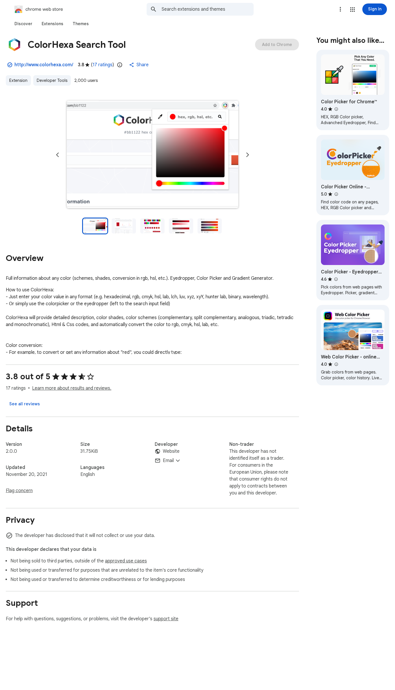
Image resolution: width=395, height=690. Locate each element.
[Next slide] (247, 155)
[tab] (23, 24)
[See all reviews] (24, 404)
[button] (352, 9)
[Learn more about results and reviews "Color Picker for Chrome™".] (336, 109)
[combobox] (208, 9)
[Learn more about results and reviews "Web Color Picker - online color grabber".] (336, 364)
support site (166, 619)
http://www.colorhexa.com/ (43, 65)
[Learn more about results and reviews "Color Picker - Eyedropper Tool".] (336, 279)
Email (168, 460)
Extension (18, 80)
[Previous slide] (57, 155)
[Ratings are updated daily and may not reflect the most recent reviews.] (119, 65)
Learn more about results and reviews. (71, 388)
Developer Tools (52, 80)
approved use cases (126, 561)
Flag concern (19, 491)
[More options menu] (340, 9)
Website (171, 451)
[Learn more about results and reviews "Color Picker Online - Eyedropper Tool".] (336, 194)
